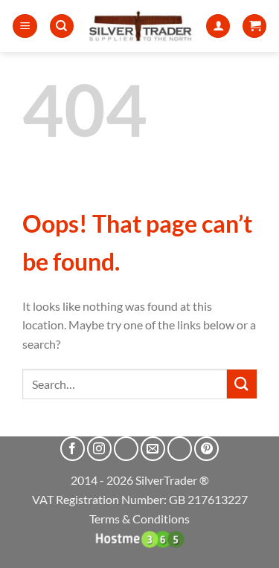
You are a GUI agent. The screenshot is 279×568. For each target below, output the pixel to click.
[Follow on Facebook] (72, 448)
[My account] (218, 26)
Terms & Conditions (139, 518)
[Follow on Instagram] (99, 448)
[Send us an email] (153, 448)
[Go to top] (248, 547)
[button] (25, 26)
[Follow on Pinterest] (206, 448)
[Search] (62, 26)
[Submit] (242, 383)
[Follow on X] (126, 448)
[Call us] (179, 448)
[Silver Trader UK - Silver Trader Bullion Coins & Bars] (140, 26)
